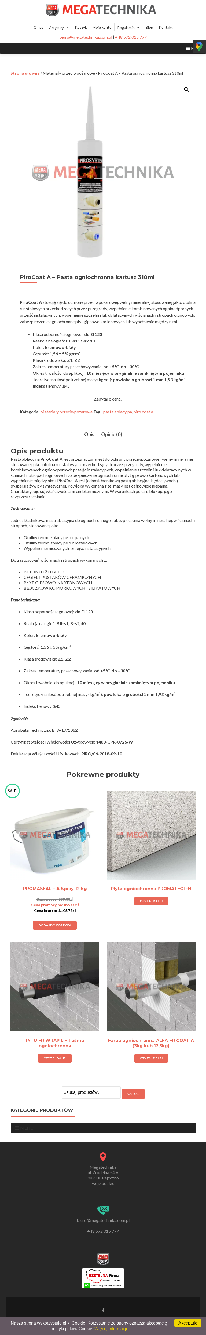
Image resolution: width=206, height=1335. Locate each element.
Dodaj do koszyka (54, 925)
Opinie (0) (111, 434)
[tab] (89, 434)
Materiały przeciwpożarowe (69, 72)
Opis (89, 434)
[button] (27, 1128)
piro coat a (143, 411)
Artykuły (56, 27)
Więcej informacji (110, 1328)
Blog (149, 27)
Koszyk (81, 27)
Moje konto (102, 27)
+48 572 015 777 (131, 36)
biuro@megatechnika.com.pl (85, 36)
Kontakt (166, 27)
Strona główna (25, 72)
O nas (38, 27)
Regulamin (126, 27)
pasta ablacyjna (117, 411)
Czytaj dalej (151, 901)
